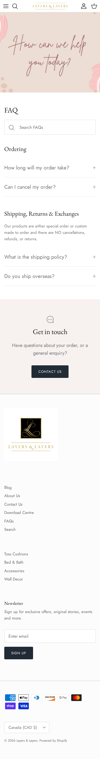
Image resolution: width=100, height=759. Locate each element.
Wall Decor (13, 579)
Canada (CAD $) (23, 727)
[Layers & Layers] (50, 6)
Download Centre (19, 513)
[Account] (82, 6)
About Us (12, 496)
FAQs (9, 521)
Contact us (50, 371)
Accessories (14, 571)
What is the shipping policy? (35, 257)
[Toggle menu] (6, 6)
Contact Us (13, 504)
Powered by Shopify (53, 740)
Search (10, 529)
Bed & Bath (13, 562)
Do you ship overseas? (29, 276)
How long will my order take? (36, 167)
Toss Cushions (16, 554)
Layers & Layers (27, 740)
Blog (8, 487)
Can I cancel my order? (30, 187)
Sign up (18, 653)
